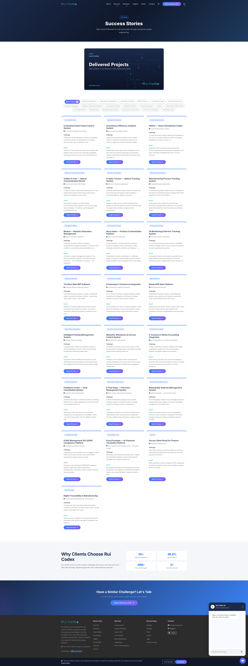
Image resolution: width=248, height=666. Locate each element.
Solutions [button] (126, 4)
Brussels (149, 625)
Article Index (97, 642)
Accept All (180, 662)
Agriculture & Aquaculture (108, 101)
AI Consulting (119, 635)
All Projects (73, 102)
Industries (96, 628)
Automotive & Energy (127, 101)
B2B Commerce (142, 101)
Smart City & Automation (150, 110)
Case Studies (97, 632)
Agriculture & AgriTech (89, 101)
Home (108, 4)
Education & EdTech (130, 106)
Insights (135, 4)
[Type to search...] (158, 4)
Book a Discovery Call (172, 4)
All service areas (151, 642)
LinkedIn (173, 633)
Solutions (96, 625)
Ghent (148, 632)
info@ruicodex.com (176, 625)
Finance (159, 106)
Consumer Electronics (175, 101)
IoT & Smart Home (79, 110)
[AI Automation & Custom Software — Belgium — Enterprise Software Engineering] (69, 4)
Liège (148, 639)
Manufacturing (93, 110)
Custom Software (120, 628)
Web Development (121, 639)
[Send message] (241, 652)
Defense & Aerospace (71, 106)
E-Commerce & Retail (113, 106)
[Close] (242, 607)
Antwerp (149, 628)
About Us (96, 646)
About (143, 4)
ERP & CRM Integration (122, 646)
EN (184, 4)
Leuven (148, 635)
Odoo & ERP (118, 632)
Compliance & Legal (158, 101)
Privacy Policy (65, 663)
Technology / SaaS (168, 110)
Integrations (118, 642)
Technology (97, 635)
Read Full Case (71, 162)
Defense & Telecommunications (92, 106)
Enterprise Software (146, 106)
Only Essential (168, 662)
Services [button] (117, 4)
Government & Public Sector (175, 106)
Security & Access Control (131, 110)
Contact (152, 4)
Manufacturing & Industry (110, 110)
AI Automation (119, 625)
